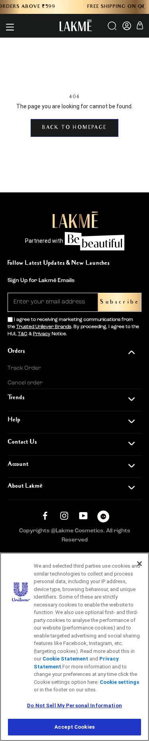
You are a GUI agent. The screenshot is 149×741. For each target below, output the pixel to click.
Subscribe (119, 302)
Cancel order (25, 383)
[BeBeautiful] (103, 518)
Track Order (24, 368)
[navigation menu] (10, 27)
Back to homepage (74, 128)
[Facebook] (45, 515)
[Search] (112, 28)
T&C (22, 334)
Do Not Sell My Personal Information (74, 705)
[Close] (139, 563)
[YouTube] (83, 515)
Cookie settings (119, 682)
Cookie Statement (65, 659)
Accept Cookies (74, 727)
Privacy (41, 334)
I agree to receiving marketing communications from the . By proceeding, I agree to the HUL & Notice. (73, 326)
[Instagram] (64, 515)
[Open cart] (140, 26)
